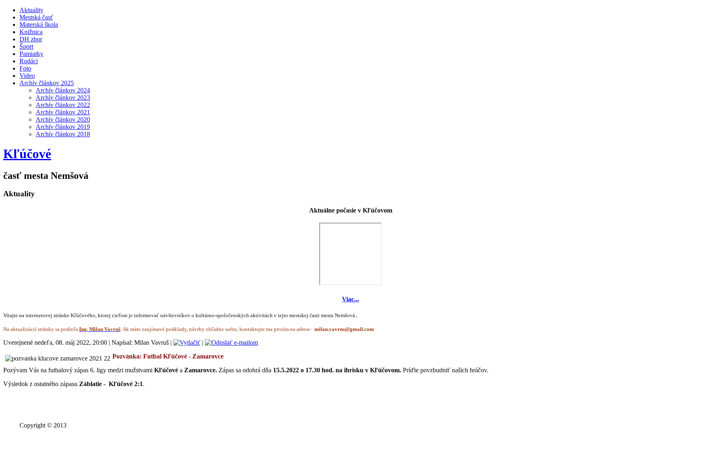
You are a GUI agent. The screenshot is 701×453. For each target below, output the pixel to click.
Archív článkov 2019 (63, 126)
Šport (26, 46)
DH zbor (30, 39)
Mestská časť (36, 17)
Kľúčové (27, 153)
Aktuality (31, 9)
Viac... (350, 299)
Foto (25, 68)
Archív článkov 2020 (63, 119)
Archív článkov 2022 (63, 104)
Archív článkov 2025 (46, 82)
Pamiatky (31, 53)
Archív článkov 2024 (63, 90)
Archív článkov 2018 (63, 134)
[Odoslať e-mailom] (231, 342)
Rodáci (28, 61)
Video (27, 75)
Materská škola (38, 24)
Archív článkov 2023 (63, 97)
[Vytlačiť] (186, 342)
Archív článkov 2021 (63, 112)
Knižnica (31, 31)
